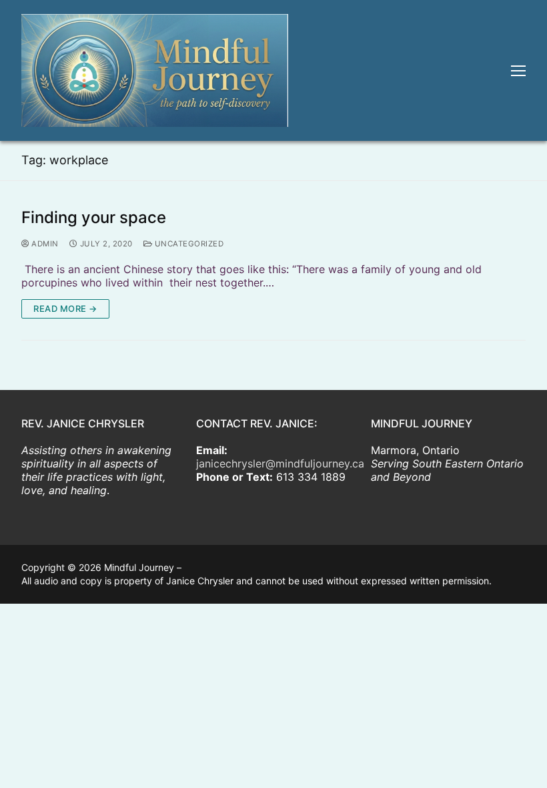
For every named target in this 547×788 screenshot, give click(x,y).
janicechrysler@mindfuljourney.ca (280, 463)
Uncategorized (187, 243)
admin (44, 243)
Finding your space (93, 217)
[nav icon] (518, 71)
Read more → (65, 308)
